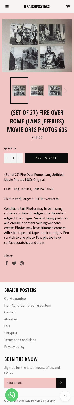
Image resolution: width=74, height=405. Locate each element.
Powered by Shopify (43, 401)
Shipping (10, 333)
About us (10, 319)
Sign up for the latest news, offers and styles (32, 370)
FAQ (7, 326)
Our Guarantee (15, 298)
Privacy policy (14, 346)
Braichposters (37, 6)
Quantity (10, 148)
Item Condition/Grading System (27, 305)
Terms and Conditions (20, 340)
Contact (10, 312)
